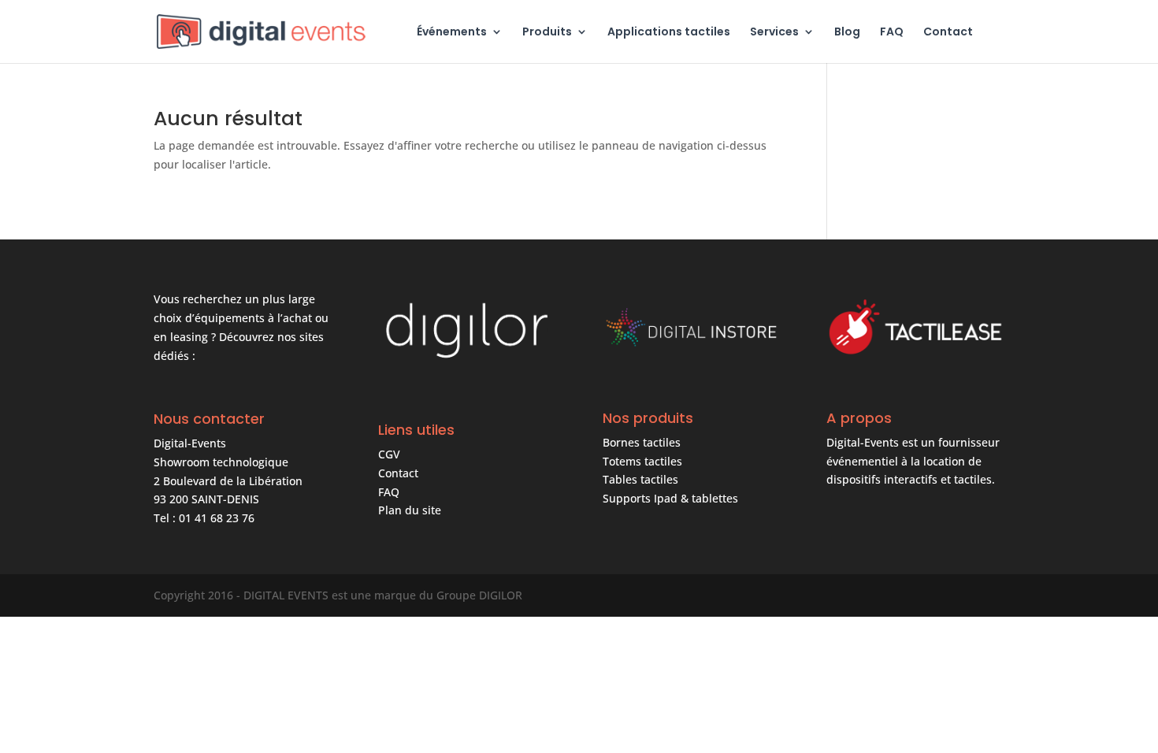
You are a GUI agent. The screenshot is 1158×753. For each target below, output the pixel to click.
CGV (389, 454)
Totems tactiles (642, 461)
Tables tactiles (640, 479)
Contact (948, 32)
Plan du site (409, 510)
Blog (847, 32)
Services (774, 32)
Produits (547, 32)
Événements (452, 32)
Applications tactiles (668, 32)
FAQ (892, 32)
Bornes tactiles (642, 442)
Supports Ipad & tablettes (670, 498)
